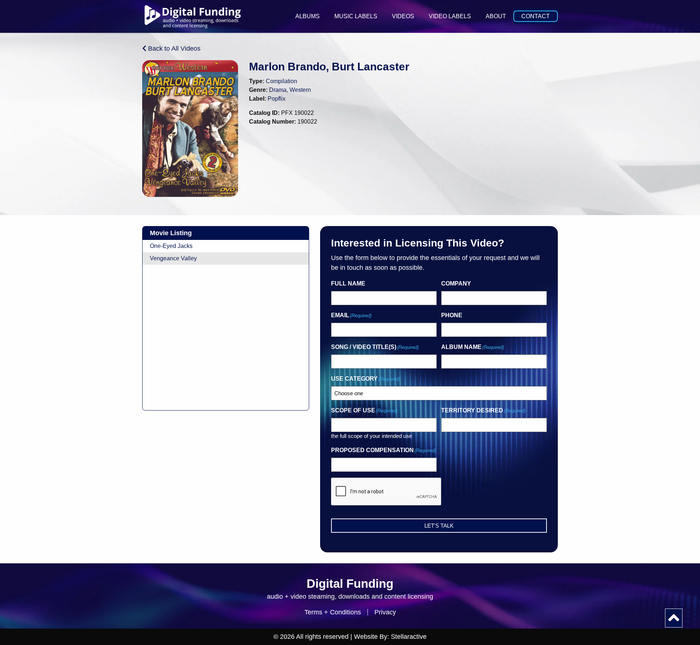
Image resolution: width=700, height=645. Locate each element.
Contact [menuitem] (535, 16)
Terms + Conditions (332, 612)
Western (300, 90)
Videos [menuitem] (403, 16)
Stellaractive (409, 636)
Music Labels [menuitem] (355, 16)
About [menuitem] (496, 16)
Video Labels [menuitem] (450, 16)
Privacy (385, 612)
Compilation (281, 81)
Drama (278, 90)
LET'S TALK (439, 525)
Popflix (276, 99)
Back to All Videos (173, 48)
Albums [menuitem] (307, 16)
